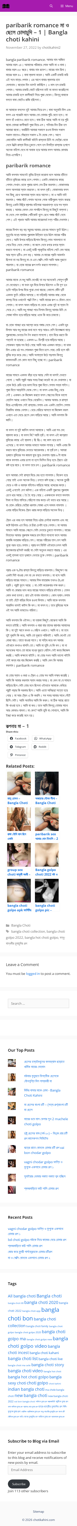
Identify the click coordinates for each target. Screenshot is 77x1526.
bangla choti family (37, 1326)
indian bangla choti (26, 1389)
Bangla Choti (20, 925)
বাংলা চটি (62, 1411)
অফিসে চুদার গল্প (41, 1401)
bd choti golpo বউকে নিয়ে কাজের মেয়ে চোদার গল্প (37, 1239)
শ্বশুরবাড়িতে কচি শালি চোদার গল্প (41, 1188)
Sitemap (38, 1511)
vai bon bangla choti (24, 1401)
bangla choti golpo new (39, 1339)
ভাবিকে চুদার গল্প (44, 1416)
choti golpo (37, 1383)
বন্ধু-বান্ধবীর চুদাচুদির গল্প (49, 1411)
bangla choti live (50, 1359)
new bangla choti (31, 1395)
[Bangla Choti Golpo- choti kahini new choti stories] (7, 6)
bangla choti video (25, 1370)
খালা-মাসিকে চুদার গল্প (15, 1406)
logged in (33, 973)
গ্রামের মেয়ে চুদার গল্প (30, 1406)
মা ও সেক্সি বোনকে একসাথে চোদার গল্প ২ (29, 1257)
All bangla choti (22, 1296)
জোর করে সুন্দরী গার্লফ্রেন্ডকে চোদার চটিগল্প (30, 1251)
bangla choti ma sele (19, 1365)
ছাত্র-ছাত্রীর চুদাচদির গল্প (50, 1406)
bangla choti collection (28, 931)
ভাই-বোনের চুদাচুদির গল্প (29, 1416)
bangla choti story (47, 1364)
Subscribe (18, 1484)
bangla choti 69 (15, 1303)
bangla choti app (31, 1310)
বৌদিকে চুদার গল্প (13, 1416)
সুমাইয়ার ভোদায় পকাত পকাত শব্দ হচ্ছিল (45, 1176)
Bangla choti (49, 1296)
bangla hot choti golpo (41, 937)
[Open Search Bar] (51, 6)
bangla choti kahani (44, 1352)
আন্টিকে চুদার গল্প (62, 1401)
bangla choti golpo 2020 (28, 1332)
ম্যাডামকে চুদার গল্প (58, 1416)
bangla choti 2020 (41, 1302)
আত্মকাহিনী (51, 1401)
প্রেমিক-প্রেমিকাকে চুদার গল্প (30, 1411)
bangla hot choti (52, 1371)
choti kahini (55, 1383)
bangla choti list (23, 1358)
